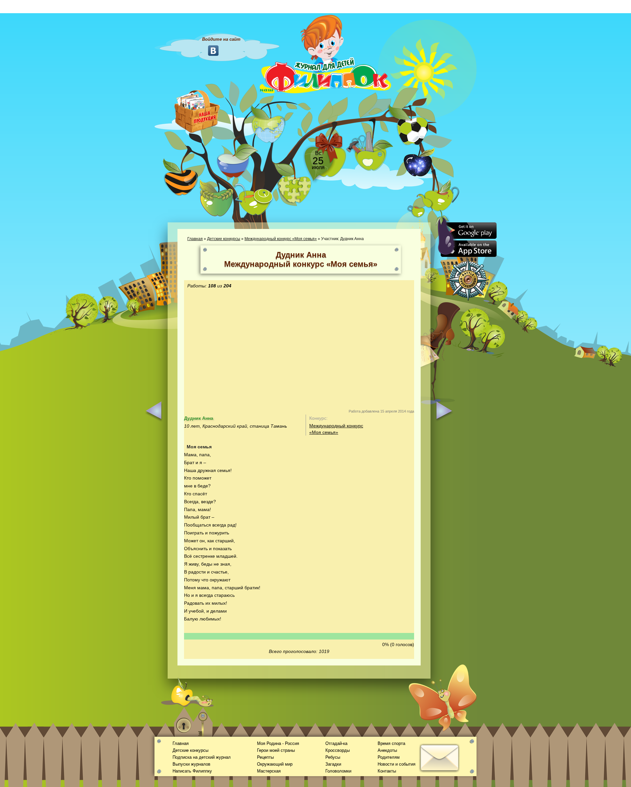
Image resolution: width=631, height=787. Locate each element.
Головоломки (338, 771)
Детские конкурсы (223, 238)
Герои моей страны (276, 750)
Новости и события (396, 764)
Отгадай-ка (336, 743)
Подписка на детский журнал (202, 757)
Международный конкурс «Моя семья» (281, 238)
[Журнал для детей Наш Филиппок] (325, 53)
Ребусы (332, 757)
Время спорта (391, 743)
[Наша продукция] (197, 110)
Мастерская (269, 771)
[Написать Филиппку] (431, 353)
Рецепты (265, 757)
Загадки (333, 764)
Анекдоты (387, 750)
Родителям (389, 757)
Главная (195, 238)
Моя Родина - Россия (278, 743)
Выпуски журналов (191, 764)
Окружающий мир (274, 764)
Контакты (387, 771)
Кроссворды (337, 750)
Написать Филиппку (192, 771)
